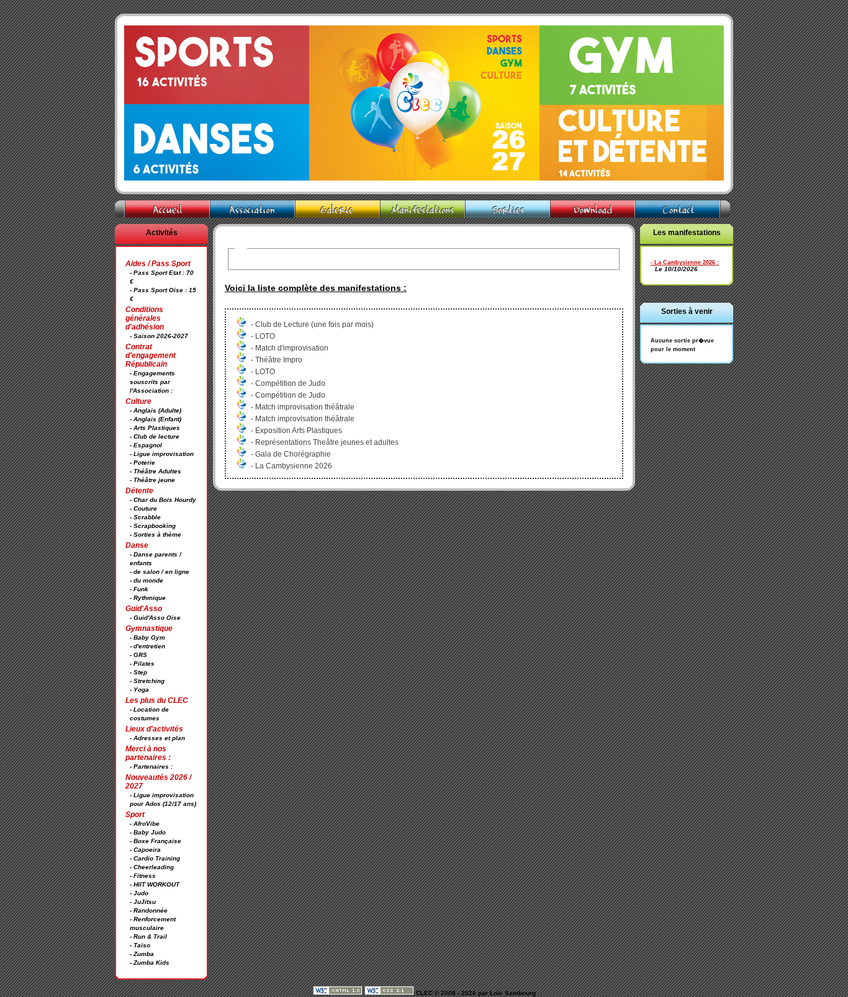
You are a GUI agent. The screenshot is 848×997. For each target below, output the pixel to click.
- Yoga (139, 689)
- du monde (146, 580)
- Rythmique (148, 597)
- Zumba (142, 953)
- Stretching (147, 680)
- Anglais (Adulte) (155, 410)
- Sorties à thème (155, 534)
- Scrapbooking (153, 525)
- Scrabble (145, 517)
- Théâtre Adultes (155, 471)
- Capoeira (145, 849)
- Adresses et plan (157, 738)
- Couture (143, 508)
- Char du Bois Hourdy (163, 499)
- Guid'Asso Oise (155, 617)
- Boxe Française (155, 841)
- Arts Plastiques (155, 427)
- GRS (138, 654)
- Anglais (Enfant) (155, 419)
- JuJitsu (143, 901)
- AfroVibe (145, 823)
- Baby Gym (147, 637)
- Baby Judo (148, 832)
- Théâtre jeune (152, 479)
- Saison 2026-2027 (159, 336)
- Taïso (140, 945)
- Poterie (142, 462)
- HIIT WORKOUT (154, 884)
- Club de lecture (154, 436)
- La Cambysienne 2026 (683, 262)
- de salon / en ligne (159, 571)
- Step (138, 672)
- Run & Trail (148, 936)
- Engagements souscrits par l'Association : (152, 382)
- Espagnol (146, 445)
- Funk (139, 589)
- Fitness (143, 875)
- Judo (139, 893)
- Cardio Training (155, 858)
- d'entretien (147, 646)
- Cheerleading (152, 867)
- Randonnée (149, 910)
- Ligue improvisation (162, 453)
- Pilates (142, 663)
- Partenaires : (151, 766)
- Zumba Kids (149, 962)
